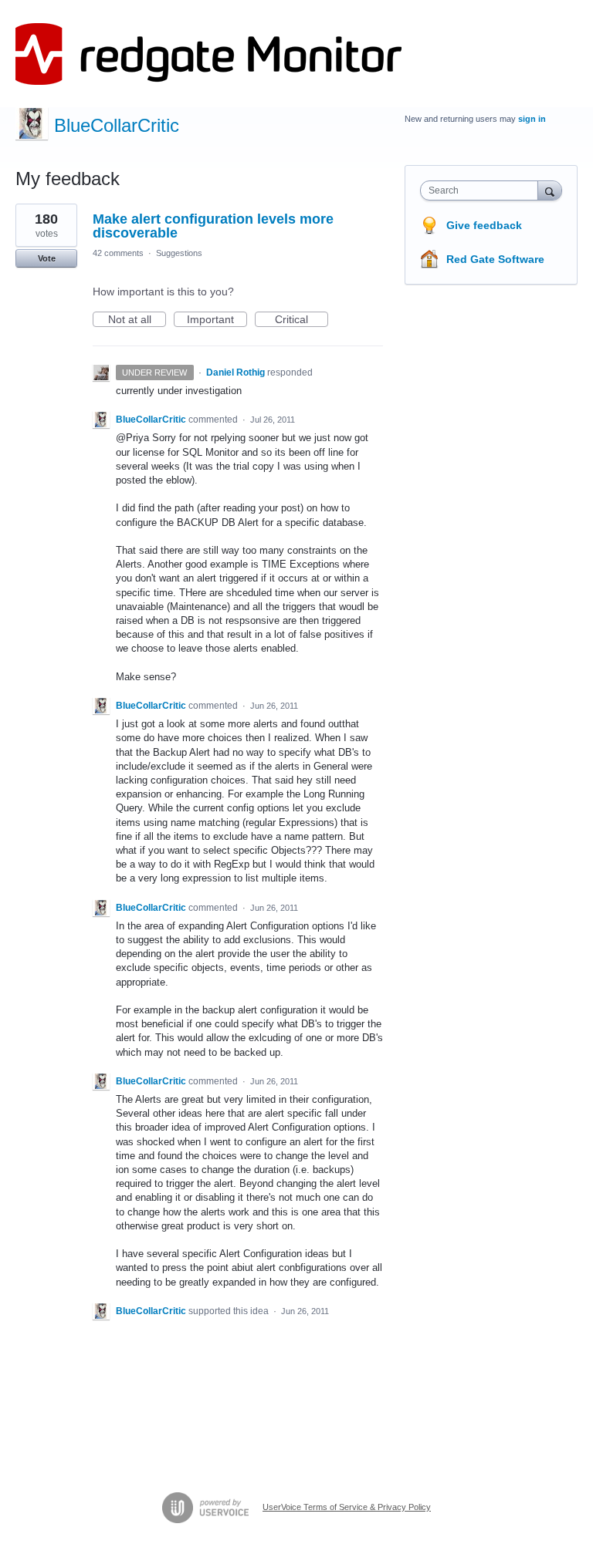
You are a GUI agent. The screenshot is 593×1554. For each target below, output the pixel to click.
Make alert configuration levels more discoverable (213, 226)
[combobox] (482, 190)
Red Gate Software (495, 259)
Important (217, 320)
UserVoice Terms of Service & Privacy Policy (347, 1507)
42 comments (118, 253)
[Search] (549, 190)
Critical (301, 320)
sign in (532, 118)
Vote (47, 258)
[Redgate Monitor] (208, 54)
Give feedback (484, 225)
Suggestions (179, 253)
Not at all (137, 320)
